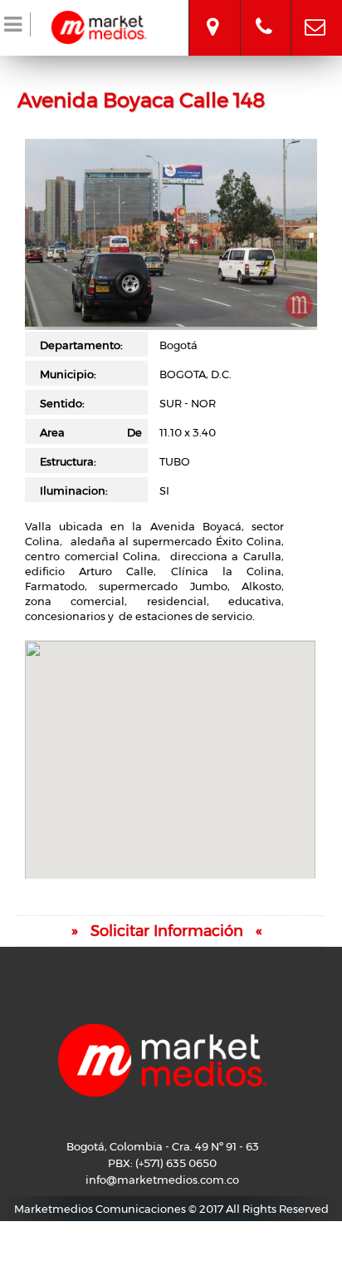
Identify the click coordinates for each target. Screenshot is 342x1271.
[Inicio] (98, 25)
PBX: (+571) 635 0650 (162, 1163)
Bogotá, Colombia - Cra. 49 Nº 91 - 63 (212, 12)
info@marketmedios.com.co (315, 12)
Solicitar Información (166, 931)
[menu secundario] (15, 27)
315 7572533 (264, 12)
